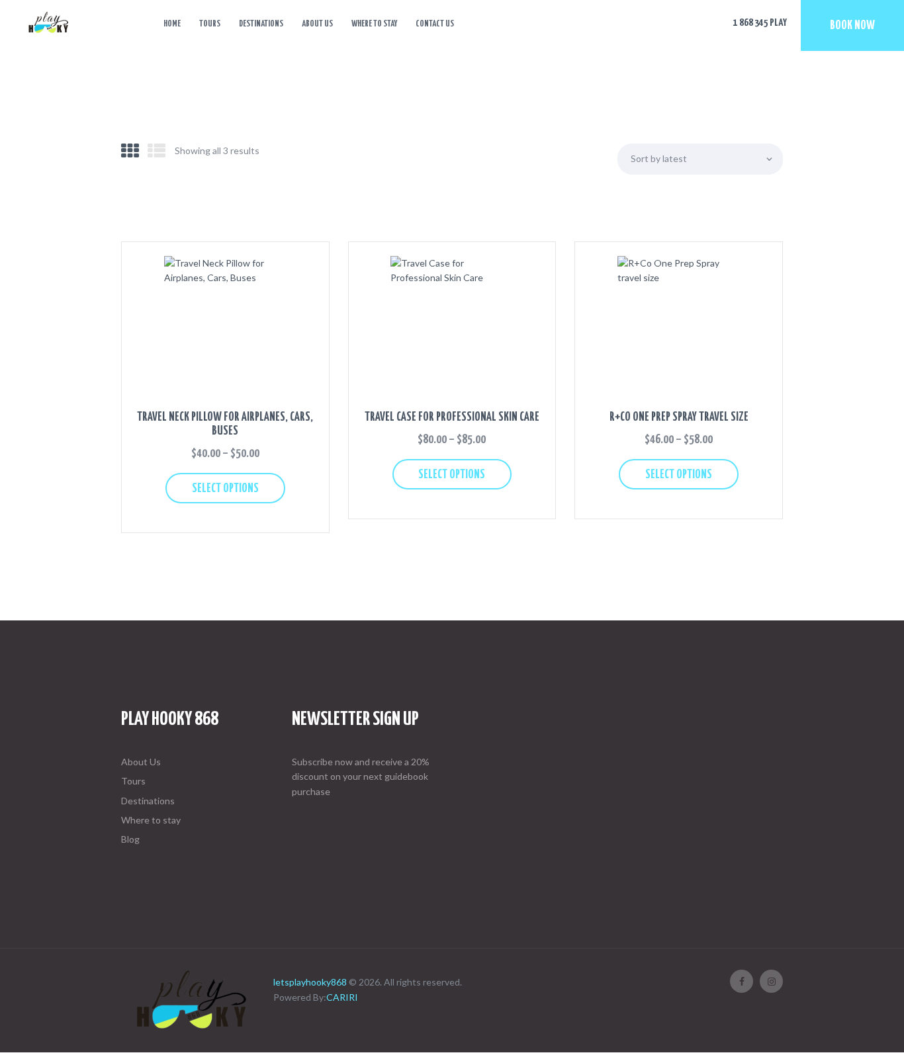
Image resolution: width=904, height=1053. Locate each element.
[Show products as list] (156, 150)
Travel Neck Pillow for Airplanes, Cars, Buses (225, 424)
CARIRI (342, 997)
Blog (130, 839)
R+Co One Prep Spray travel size (679, 417)
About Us (141, 761)
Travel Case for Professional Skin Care (452, 417)
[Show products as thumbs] (130, 150)
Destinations (148, 800)
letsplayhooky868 (310, 982)
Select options (225, 489)
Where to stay (151, 819)
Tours (133, 780)
